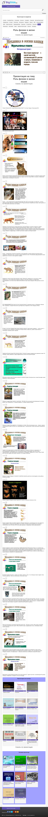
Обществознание (9, 24)
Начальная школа (40, 22)
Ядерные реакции (6, 692)
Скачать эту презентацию (24, 35)
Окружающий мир (17, 24)
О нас (4, 815)
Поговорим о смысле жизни (20, 798)
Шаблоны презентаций (22, 26)
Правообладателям (10, 815)
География (27, 20)
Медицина (27, 22)
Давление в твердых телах (32, 708)
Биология (22, 20)
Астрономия (17, 20)
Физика (39, 24)
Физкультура (5, 26)
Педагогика (23, 24)
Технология (35, 24)
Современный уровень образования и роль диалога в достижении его (8, 783)
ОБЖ (4, 24)
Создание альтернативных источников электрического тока (32, 742)
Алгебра (4, 20)
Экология (29, 26)
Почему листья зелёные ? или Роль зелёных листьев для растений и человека (32, 767)
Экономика (34, 26)
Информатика (5, 22)
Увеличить (43, 37)
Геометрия (32, 20)
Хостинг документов (30, 815)
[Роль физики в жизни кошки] (15, 129)
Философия (11, 26)
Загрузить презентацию (11, 6)
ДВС (28, 692)
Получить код (6, 37)
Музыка (31, 22)
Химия (15, 26)
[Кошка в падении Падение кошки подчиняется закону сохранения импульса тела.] (15, 498)
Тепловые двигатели (18, 741)
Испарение (17, 692)
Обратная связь (18, 815)
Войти (44, 13)
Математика (21, 22)
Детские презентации (39, 20)
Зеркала (4, 741)
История (10, 22)
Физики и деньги (6, 798)
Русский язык (28, 24)
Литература (16, 22)
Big (11, 2)
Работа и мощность (6, 708)
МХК (34, 22)
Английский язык (10, 20)
